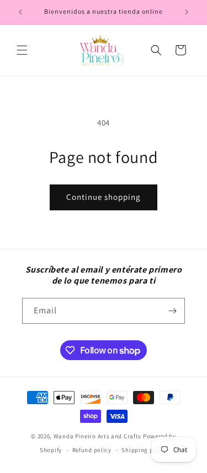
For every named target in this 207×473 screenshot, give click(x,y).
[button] (22, 50)
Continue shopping (103, 197)
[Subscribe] (172, 311)
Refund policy (92, 450)
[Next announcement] (186, 12)
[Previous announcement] (20, 12)
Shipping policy (144, 450)
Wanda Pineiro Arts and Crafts (97, 436)
